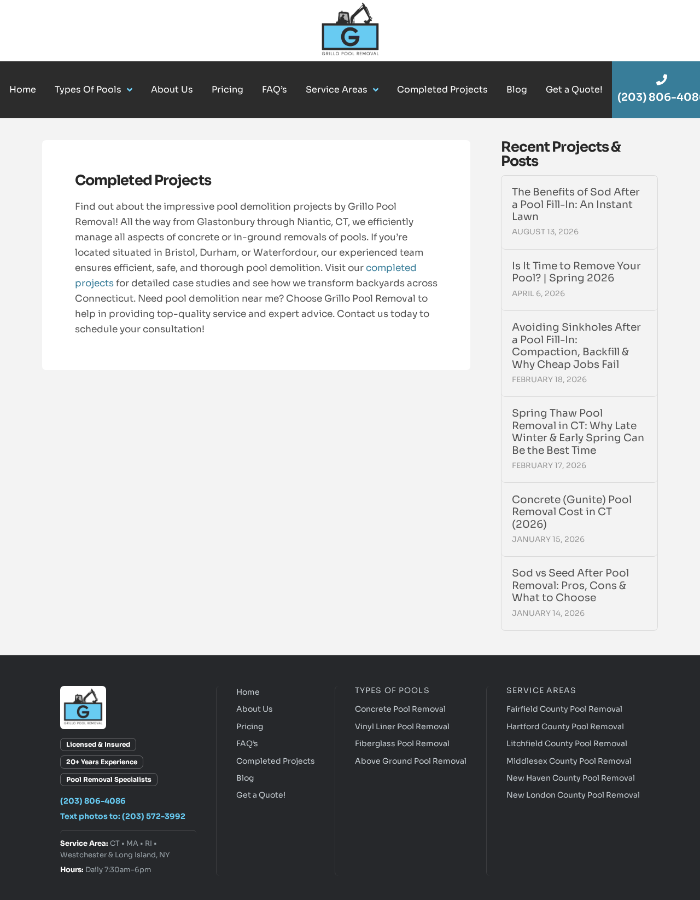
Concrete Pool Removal (400, 709)
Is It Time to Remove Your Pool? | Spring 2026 (576, 272)
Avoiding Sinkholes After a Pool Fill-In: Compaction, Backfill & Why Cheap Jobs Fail (576, 346)
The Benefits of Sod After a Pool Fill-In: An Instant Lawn (576, 204)
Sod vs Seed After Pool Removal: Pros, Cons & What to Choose (570, 585)
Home (248, 692)
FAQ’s (247, 743)
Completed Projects (275, 761)
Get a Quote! (260, 795)
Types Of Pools (392, 690)
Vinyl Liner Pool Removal (402, 726)
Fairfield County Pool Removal (564, 709)
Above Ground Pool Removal (410, 761)
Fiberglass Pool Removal (402, 743)
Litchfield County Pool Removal (566, 743)
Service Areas (541, 690)
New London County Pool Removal (573, 795)
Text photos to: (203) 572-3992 (122, 816)
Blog (245, 778)
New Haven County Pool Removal (570, 778)
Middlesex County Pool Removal (569, 761)
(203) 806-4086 (93, 801)
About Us (254, 709)
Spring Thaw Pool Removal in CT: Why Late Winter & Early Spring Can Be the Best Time (578, 432)
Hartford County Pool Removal (565, 726)
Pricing (249, 726)
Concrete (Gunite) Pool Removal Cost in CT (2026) (572, 512)
